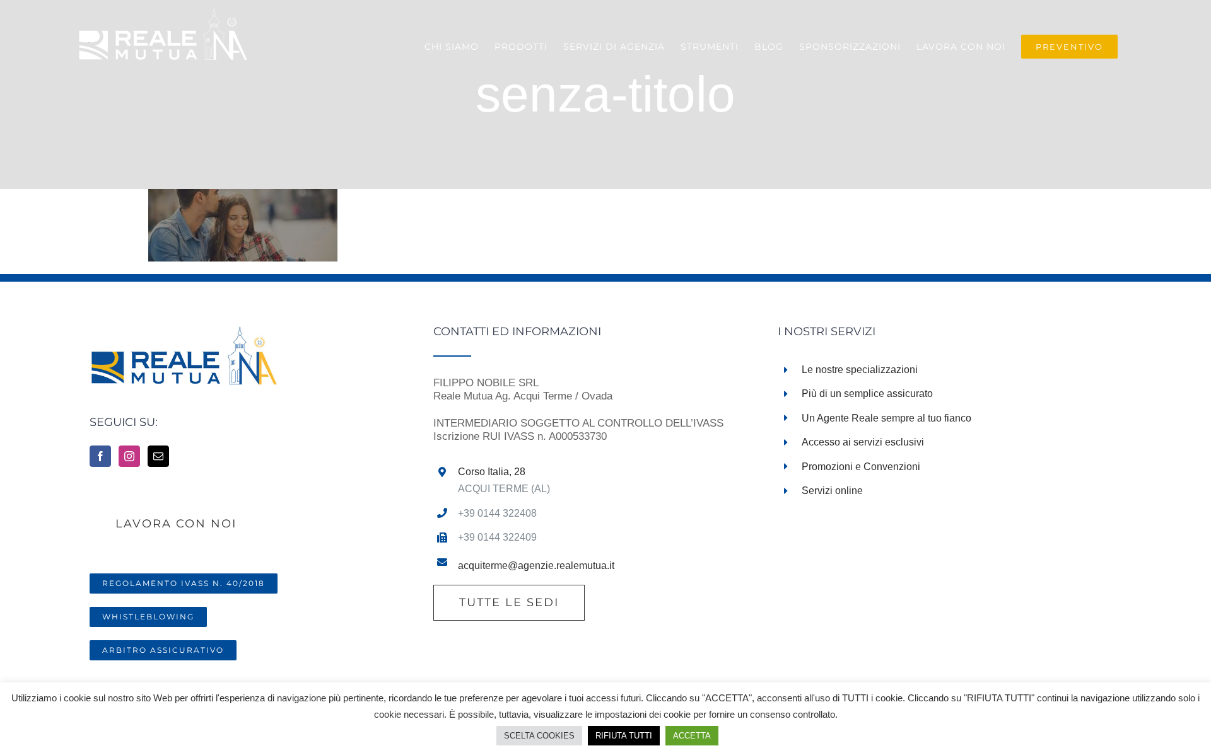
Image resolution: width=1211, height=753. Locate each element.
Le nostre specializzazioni (860, 369)
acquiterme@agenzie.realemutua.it (536, 565)
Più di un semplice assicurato (867, 393)
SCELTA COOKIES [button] (539, 735)
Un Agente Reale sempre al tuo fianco (886, 418)
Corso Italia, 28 (491, 471)
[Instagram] (129, 456)
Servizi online (832, 490)
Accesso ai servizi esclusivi (863, 442)
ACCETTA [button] (692, 735)
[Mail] (158, 456)
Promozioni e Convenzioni (861, 466)
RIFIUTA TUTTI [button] (623, 735)
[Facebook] (100, 456)
